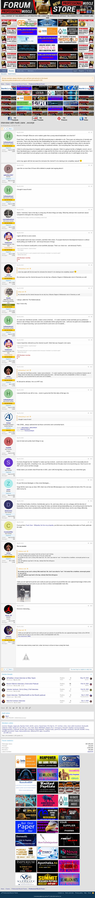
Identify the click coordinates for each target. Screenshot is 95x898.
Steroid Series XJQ (44, 726)
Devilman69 (85, 726)
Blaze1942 (64, 729)
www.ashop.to (33, 427)
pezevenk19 (11, 731)
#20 (91, 626)
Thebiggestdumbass (7, 729)
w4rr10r (31, 726)
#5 (91, 232)
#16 (91, 501)
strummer (4, 726)
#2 (91, 165)
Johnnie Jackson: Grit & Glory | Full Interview (22, 689)
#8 (91, 316)
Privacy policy (79, 893)
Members (31, 71)
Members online (7, 723)
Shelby (10, 727)
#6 (91, 265)
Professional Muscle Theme (10, 893)
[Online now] (8, 241)
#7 (91, 288)
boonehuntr (78, 726)
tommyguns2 (58, 727)
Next (10, 128)
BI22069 (82, 729)
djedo (41, 731)
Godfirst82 (16, 729)
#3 (91, 186)
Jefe (20, 727)
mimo (29, 727)
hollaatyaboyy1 (6, 125)
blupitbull (71, 727)
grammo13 (57, 729)
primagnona (31, 729)
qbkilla (87, 685)
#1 (91, 132)
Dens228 (77, 729)
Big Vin (52, 726)
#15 (91, 480)
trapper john (16, 726)
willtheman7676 (35, 731)
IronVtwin (60, 726)
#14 (91, 458)
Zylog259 (4, 731)
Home (4, 71)
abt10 (72, 726)
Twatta (16, 731)
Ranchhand (10, 680)
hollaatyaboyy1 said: (23, 268)
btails (32, 727)
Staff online (6, 713)
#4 (91, 209)
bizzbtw (22, 729)
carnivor (36, 726)
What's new (20, 71)
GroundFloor (46, 731)
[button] (25, 71)
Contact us (61, 893)
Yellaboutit (5, 727)
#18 (91, 543)
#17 (91, 522)
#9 (91, 340)
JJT (56, 726)
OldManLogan (10, 697)
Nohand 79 (15, 727)
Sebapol (48, 727)
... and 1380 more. (7, 732)
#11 (91, 390)
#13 (91, 437)
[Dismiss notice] (92, 78)
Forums (11, 71)
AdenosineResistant (24, 731)
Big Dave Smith (24, 726)
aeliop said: (21, 291)
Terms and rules (69, 893)
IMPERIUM (42, 727)
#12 (91, 413)
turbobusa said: (22, 551)
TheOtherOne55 (84, 696)
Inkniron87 (65, 727)
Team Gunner (85, 691)
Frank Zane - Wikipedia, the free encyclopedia (39, 525)
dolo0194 (90, 751)
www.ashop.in (25, 427)
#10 (91, 366)
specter (87, 679)
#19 (91, 605)
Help (85, 893)
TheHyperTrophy (49, 729)
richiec (65, 726)
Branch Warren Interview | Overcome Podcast (22, 684)
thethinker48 (10, 702)
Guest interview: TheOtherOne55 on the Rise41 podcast (26, 695)
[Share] (89, 132)
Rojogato (10, 726)
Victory (87, 729)
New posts (4, 74)
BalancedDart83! (39, 729)
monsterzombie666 (79, 727)
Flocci (52, 727)
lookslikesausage (84, 702)
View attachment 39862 (24, 636)
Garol (69, 726)
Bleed (36, 727)
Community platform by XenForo (47, 896)
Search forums (12, 74)
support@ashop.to (25, 429)
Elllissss (24, 727)
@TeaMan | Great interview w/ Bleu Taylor (21, 678)
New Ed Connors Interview (16, 701)
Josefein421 (70, 729)
